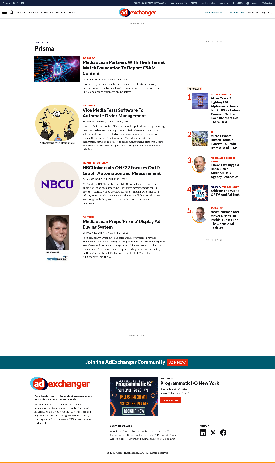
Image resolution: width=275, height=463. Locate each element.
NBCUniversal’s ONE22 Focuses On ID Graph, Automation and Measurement (122, 170)
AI (212, 132)
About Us (46, 12)
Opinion (32, 12)
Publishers (89, 105)
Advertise (130, 431)
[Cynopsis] (224, 3)
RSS (128, 435)
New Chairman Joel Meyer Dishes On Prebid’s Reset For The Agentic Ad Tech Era (225, 220)
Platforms (88, 216)
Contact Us (147, 431)
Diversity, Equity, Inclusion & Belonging (152, 438)
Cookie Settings (144, 435)
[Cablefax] (267, 3)
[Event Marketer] (208, 3)
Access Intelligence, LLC (130, 452)
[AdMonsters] (252, 3)
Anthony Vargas (95, 121)
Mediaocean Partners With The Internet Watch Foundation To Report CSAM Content (124, 67)
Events (59, 12)
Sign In (265, 12)
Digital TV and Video (95, 163)
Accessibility (117, 438)
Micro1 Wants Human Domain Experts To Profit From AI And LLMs (224, 142)
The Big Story (230, 187)
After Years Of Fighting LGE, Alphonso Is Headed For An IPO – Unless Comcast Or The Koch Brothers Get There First (225, 110)
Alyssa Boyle (94, 179)
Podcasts (73, 12)
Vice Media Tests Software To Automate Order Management (114, 112)
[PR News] (194, 3)
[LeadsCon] (238, 3)
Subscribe (253, 12)
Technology (89, 57)
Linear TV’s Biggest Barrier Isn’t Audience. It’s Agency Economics (225, 171)
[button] (11, 12)
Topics (19, 12)
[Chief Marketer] (178, 3)
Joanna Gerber (94, 79)
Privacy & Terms (166, 435)
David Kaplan (94, 232)
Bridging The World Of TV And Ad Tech (225, 193)
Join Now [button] (177, 362)
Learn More (170, 400)
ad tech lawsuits (221, 94)
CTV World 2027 (236, 12)
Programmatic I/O (214, 12)
